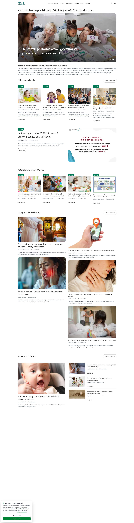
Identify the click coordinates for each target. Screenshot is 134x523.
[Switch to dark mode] (115, 3)
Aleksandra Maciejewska (23, 109)
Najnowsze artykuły (53, 3)
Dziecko (76, 3)
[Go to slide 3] (113, 59)
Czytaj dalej (22, 150)
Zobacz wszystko (110, 80)
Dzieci (81, 3)
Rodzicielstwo (69, 3)
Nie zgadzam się (17, 515)
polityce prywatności (22, 512)
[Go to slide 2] (112, 59)
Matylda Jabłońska (22, 198)
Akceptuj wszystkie (16, 518)
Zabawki (87, 3)
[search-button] (111, 3)
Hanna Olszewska (26, 57)
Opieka (62, 3)
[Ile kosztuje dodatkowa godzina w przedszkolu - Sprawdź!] (67, 37)
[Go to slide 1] (110, 59)
